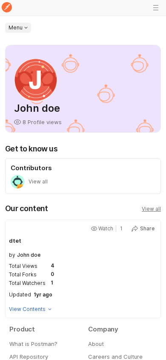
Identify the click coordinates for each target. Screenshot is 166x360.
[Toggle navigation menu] (156, 8)
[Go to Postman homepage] (7, 8)
